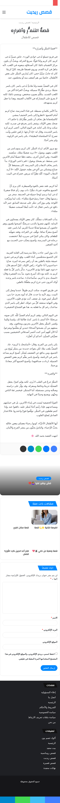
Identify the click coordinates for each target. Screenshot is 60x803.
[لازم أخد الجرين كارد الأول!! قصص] (16, 540)
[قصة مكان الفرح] (16, 517)
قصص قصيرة (49, 763)
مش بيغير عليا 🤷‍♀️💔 (39, 483)
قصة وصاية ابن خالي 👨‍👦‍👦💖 (44, 551)
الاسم (54, 617)
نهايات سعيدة (50, 768)
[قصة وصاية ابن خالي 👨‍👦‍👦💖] (44, 540)
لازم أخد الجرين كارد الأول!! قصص (16, 552)
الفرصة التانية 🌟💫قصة (45, 528)
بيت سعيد (51, 748)
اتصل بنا (52, 697)
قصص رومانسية (48, 753)
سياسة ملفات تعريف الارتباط (42, 717)
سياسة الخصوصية (47, 712)
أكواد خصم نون (49, 738)
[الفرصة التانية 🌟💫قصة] (44, 517)
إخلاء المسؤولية (48, 692)
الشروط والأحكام (48, 707)
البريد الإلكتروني (49, 629)
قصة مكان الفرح (21, 528)
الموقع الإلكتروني (50, 642)
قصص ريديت (24, 22)
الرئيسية (36, 22)
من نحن (52, 722)
